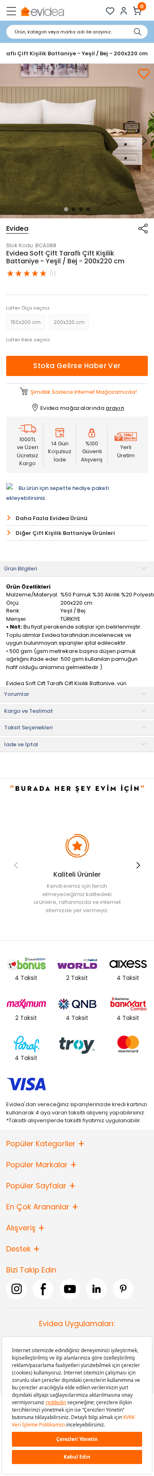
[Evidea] (42, 11)
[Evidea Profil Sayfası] (124, 11)
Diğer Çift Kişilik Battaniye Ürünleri (65, 533)
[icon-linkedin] (96, 1289)
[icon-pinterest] (123, 1289)
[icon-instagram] (16, 1289)
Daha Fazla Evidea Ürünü (51, 518)
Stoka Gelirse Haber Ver (77, 366)
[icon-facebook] (43, 1289)
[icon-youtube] (70, 1289)
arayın (115, 408)
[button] (66, 209)
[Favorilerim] (110, 11)
